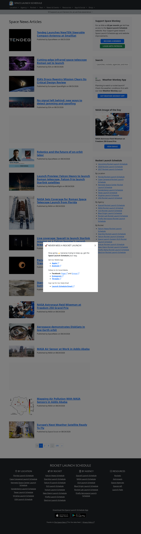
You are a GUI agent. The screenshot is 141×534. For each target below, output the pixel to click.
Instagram (57, 276)
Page (63, 273)
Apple (54, 263)
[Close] (95, 245)
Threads (55, 279)
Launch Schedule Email (62, 286)
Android (55, 266)
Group (75, 273)
